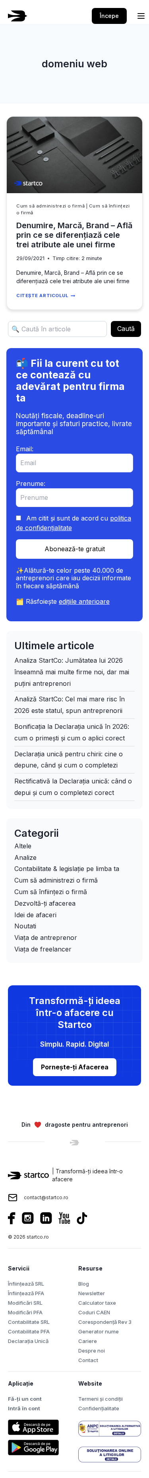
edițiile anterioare (84, 601)
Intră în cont (24, 1408)
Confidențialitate (98, 1408)
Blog (83, 1283)
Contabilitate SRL (29, 1322)
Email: (24, 449)
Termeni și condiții (100, 1399)
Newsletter (91, 1293)
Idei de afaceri (35, 915)
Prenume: (30, 483)
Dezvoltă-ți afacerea (44, 903)
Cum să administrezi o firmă (50, 206)
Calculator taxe (97, 1303)
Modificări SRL (25, 1303)
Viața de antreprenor (45, 938)
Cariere (87, 1341)
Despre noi (91, 1350)
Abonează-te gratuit (75, 549)
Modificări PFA (25, 1312)
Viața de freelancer (43, 949)
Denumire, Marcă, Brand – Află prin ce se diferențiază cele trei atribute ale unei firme (74, 235)
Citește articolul (45, 295)
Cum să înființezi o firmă (50, 892)
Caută (126, 329)
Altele (22, 846)
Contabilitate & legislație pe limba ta (66, 869)
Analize (25, 857)
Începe (109, 15)
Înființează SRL (26, 1283)
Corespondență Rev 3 (105, 1322)
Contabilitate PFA (29, 1331)
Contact (88, 1360)
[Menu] (141, 16)
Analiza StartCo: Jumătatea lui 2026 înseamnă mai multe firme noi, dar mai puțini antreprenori (71, 671)
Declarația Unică (28, 1341)
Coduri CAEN (94, 1312)
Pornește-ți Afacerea (74, 1067)
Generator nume (98, 1331)
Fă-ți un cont (25, 1399)
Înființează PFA (26, 1293)
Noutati (25, 926)
